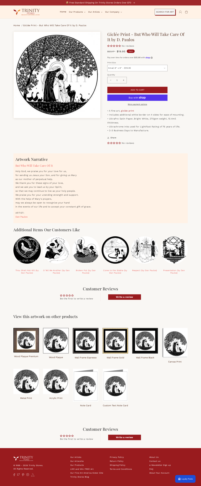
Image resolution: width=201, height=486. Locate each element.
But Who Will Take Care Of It (34, 165)
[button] (77, 12)
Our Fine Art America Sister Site (86, 473)
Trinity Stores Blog (79, 477)
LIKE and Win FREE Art (82, 469)
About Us (154, 457)
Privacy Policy (117, 457)
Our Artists (75, 457)
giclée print (127, 110)
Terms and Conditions (121, 469)
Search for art (165, 12)
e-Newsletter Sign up (160, 465)
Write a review (124, 297)
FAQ (151, 469)
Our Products (77, 465)
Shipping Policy (117, 465)
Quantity (111, 75)
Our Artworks (77, 461)
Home (17, 25)
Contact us (155, 461)
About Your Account (159, 473)
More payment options (137, 104)
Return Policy (116, 461)
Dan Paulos (21, 216)
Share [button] (113, 138)
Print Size (111, 63)
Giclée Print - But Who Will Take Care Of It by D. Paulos (54, 25)
